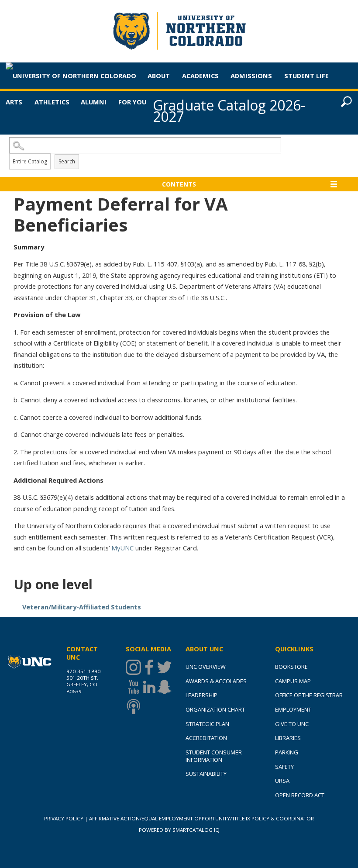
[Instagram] (133, 667)
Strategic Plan (207, 724)
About (159, 75)
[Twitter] (164, 667)
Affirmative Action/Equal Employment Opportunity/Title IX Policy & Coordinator (201, 818)
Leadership (201, 695)
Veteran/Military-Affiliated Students (81, 606)
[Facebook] (149, 667)
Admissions (251, 75)
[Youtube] (133, 687)
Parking (286, 752)
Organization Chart (215, 709)
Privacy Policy (63, 818)
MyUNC (122, 547)
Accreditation (206, 738)
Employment (293, 709)
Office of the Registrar (309, 695)
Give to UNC (292, 724)
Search (67, 161)
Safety (284, 767)
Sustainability (206, 774)
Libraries (288, 738)
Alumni (94, 101)
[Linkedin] (149, 687)
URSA (282, 781)
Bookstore (291, 667)
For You (132, 101)
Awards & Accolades (216, 681)
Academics (200, 75)
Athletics (51, 101)
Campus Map (293, 681)
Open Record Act (299, 795)
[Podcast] (133, 706)
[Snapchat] (164, 687)
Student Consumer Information (214, 756)
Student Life (306, 75)
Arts (14, 101)
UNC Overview (206, 667)
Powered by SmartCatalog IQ (179, 830)
